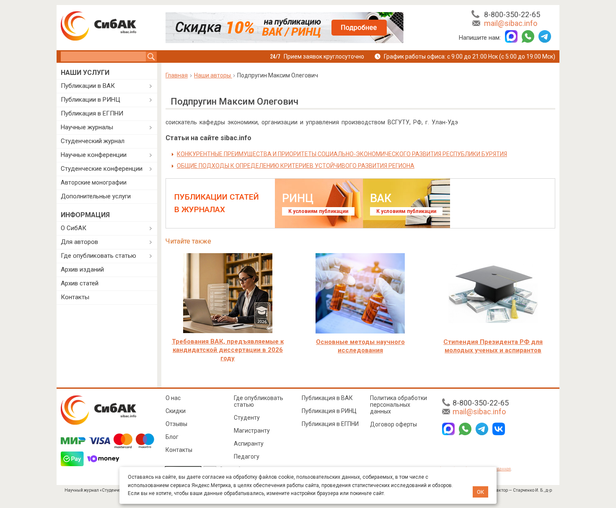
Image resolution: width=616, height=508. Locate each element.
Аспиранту (249, 443)
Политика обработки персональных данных (398, 405)
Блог (172, 437)
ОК (480, 492)
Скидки (176, 411)
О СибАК (73, 228)
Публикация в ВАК (327, 398)
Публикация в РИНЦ (329, 411)
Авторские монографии (94, 182)
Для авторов (79, 242)
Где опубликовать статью (98, 255)
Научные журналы (87, 127)
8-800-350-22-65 (512, 14)
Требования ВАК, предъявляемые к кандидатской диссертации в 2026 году (228, 350)
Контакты (75, 297)
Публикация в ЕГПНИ (92, 113)
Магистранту (252, 430)
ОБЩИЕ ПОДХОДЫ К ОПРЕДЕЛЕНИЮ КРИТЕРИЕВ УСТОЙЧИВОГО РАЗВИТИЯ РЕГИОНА (295, 165)
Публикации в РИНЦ (90, 99)
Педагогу (246, 456)
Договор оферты (393, 424)
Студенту (247, 417)
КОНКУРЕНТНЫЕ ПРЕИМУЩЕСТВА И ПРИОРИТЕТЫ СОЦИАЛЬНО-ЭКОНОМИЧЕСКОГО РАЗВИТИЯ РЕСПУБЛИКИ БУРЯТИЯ (342, 154)
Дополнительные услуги (96, 196)
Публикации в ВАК (88, 86)
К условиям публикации (318, 211)
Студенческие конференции (101, 168)
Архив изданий (82, 269)
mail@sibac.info (510, 23)
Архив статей (79, 283)
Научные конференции (94, 155)
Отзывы (176, 424)
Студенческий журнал (92, 141)
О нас (173, 398)
